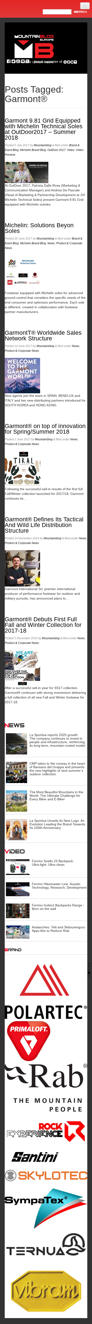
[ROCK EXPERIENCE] (46, 1131)
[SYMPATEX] (46, 1208)
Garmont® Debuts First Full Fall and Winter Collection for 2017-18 (43, 625)
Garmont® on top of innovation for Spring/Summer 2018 (45, 429)
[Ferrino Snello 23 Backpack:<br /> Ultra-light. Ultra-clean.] (17, 867)
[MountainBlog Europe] (34, 48)
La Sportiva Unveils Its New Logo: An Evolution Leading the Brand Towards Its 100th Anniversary (57, 824)
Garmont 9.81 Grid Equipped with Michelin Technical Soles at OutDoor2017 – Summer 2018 (44, 129)
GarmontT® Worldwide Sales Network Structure (43, 336)
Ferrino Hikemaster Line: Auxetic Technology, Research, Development (59, 885)
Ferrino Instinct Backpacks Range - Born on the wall (58, 907)
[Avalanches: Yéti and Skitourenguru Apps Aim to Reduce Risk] (17, 932)
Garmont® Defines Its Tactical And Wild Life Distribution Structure (44, 525)
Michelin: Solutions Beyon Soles (39, 228)
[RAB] (46, 1088)
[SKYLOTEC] (46, 1175)
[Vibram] (46, 1289)
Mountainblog (42, 145)
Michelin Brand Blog (33, 150)
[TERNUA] (46, 1245)
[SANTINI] (46, 1157)
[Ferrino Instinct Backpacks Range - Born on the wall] (17, 911)
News (51, 243)
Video (71, 150)
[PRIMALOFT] (46, 1041)
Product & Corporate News (22, 350)
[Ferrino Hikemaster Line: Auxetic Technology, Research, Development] (17, 889)
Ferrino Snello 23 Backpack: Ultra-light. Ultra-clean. (53, 862)
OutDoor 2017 (56, 150)
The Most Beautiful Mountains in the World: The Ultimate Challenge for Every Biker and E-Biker (56, 795)
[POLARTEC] (46, 991)
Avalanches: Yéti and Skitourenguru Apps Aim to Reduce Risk (58, 929)
